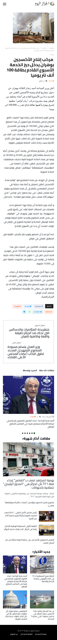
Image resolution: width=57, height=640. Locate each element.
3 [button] (29, 433)
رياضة (44, 48)
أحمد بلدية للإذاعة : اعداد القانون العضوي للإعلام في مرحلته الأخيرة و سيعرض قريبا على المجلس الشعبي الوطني (30, 424)
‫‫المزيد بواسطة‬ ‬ (29, 370)
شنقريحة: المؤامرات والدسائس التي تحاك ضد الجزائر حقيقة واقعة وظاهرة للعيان (29, 331)
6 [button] (22, 433)
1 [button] (34, 433)
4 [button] (27, 433)
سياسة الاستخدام (41, 634)
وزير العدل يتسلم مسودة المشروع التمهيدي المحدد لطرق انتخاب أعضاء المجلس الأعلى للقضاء (26, 350)
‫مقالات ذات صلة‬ (46, 370)
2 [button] (32, 433)
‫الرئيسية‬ (51, 48)
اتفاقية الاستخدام (26, 634)
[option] (28, 402)
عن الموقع (14, 634)
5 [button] (25, 433)
